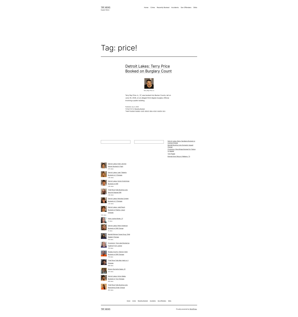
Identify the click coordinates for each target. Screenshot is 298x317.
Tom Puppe (171, 154)
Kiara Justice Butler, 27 (115, 218)
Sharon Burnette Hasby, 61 (116, 269)
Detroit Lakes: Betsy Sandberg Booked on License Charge (181, 142)
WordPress (193, 309)
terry (164, 111)
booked (132, 111)
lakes (151, 111)
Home (146, 7)
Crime (152, 7)
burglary (137, 111)
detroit (147, 111)
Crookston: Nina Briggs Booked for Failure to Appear (181, 150)
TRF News (105, 7)
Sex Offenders (186, 7)
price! (155, 111)
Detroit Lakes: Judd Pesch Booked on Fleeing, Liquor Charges (116, 209)
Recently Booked (163, 7)
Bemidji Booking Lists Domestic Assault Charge (180, 146)
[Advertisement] (149, 30)
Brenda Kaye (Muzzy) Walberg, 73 (179, 156)
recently (159, 111)
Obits (195, 7)
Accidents (175, 7)
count (142, 111)
